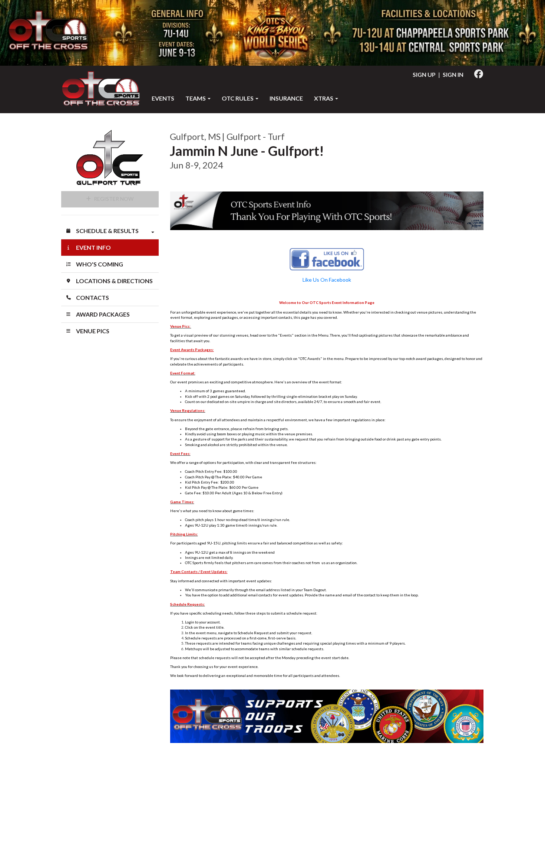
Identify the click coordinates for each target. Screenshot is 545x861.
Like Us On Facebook (327, 279)
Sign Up (424, 74)
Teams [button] (196, 98)
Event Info (93, 247)
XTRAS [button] (324, 98)
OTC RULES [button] (238, 98)
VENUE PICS (92, 330)
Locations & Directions (114, 280)
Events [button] (163, 98)
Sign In (453, 74)
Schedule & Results (107, 230)
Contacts (92, 297)
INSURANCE (286, 98)
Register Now (113, 199)
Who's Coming (99, 264)
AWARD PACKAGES (102, 314)
